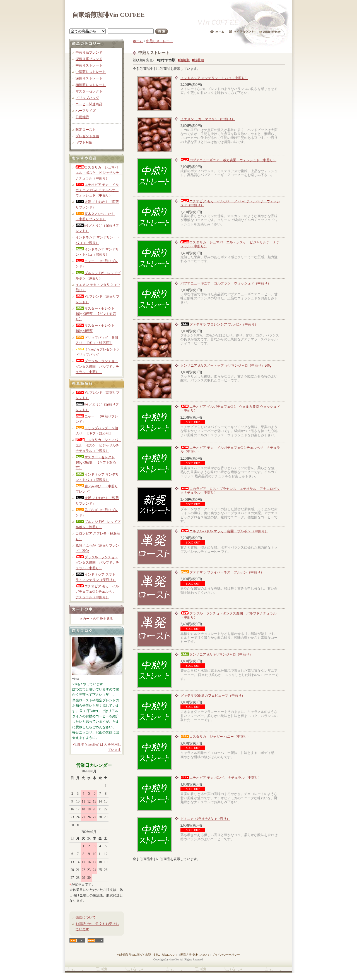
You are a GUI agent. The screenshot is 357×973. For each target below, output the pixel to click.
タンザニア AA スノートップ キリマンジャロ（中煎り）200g (225, 365)
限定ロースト (86, 130)
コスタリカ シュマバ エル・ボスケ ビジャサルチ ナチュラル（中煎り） (99, 172)
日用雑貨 (82, 117)
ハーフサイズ (86, 111)
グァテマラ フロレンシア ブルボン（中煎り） (223, 324)
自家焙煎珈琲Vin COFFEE (108, 14)
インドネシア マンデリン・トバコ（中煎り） (214, 78)
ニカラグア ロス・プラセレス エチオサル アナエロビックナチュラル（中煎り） (230, 491)
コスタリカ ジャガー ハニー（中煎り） (219, 737)
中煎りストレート (89, 65)
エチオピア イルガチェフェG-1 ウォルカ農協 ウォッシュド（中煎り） (230, 408)
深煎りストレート (89, 78)
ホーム (138, 41)
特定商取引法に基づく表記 (134, 954)
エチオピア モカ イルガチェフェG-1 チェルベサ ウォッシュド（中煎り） (97, 190)
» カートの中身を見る (96, 619)
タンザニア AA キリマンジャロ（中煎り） (221, 654)
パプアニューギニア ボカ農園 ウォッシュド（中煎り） (232, 160)
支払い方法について (165, 954)
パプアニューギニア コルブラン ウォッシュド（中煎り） (225, 283)
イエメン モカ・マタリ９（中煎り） (207, 119)
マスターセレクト (89, 91)
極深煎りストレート (91, 85)
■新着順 (198, 60)
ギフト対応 (84, 142)
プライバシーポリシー (226, 954)
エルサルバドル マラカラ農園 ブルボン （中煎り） (228, 531)
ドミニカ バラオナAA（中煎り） (205, 819)
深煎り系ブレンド (89, 59)
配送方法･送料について (195, 954)
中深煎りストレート (91, 72)
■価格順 (184, 60)
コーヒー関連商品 (89, 104)
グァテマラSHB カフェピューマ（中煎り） (212, 695)
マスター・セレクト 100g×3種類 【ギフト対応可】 (96, 314)
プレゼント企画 (87, 136)
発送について (86, 917)
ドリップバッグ (87, 98)
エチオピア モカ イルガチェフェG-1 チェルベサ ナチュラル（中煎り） (97, 591)
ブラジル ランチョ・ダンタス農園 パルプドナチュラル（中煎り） (97, 366)
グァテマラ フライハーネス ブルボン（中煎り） (226, 572)
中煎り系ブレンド (89, 52)
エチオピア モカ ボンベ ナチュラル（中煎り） (225, 778)
